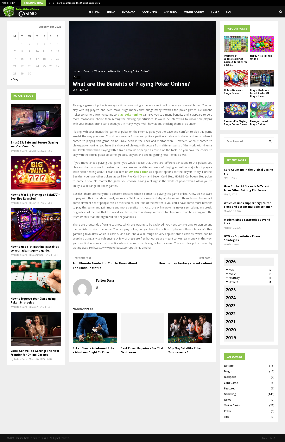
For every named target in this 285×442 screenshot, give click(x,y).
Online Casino (194, 11)
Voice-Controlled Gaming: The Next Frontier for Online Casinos (35, 352)
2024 (231, 297)
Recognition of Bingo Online (259, 123)
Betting (94, 11)
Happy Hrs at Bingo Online (261, 57)
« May (14, 79)
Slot (229, 11)
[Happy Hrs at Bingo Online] (262, 44)
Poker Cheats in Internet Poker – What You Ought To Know (94, 350)
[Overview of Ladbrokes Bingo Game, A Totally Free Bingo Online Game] (236, 44)
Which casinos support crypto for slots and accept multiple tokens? (248, 205)
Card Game (149, 11)
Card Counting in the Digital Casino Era (78, 2)
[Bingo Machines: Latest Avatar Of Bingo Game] (262, 78)
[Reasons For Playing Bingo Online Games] (236, 110)
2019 (231, 337)
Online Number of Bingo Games (234, 91)
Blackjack (128, 11)
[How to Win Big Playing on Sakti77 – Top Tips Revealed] (36, 172)
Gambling (170, 11)
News (227, 399)
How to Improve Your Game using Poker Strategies (33, 300)
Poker (215, 11)
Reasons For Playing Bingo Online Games (235, 123)
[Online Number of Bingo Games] (236, 78)
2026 (231, 261)
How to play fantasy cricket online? (185, 263)
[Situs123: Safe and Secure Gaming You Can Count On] (36, 120)
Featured (229, 388)
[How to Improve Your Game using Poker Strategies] (36, 276)
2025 (231, 289)
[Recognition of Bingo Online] (262, 110)
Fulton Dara (105, 280)
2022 (231, 313)
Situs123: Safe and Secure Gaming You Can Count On (34, 144)
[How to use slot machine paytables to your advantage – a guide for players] (36, 224)
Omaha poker (138, 172)
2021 (231, 321)
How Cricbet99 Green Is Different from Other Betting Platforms (246, 188)
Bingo (111, 11)
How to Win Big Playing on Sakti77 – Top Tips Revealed (35, 196)
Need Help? (8, 2)
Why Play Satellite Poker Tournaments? (185, 350)
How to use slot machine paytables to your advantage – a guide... (35, 248)
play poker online (130, 114)
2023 (231, 305)
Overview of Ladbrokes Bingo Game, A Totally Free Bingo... (235, 60)
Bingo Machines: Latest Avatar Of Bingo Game (259, 93)
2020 (231, 329)
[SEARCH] (270, 141)
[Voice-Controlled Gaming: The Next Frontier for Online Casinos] (36, 328)
